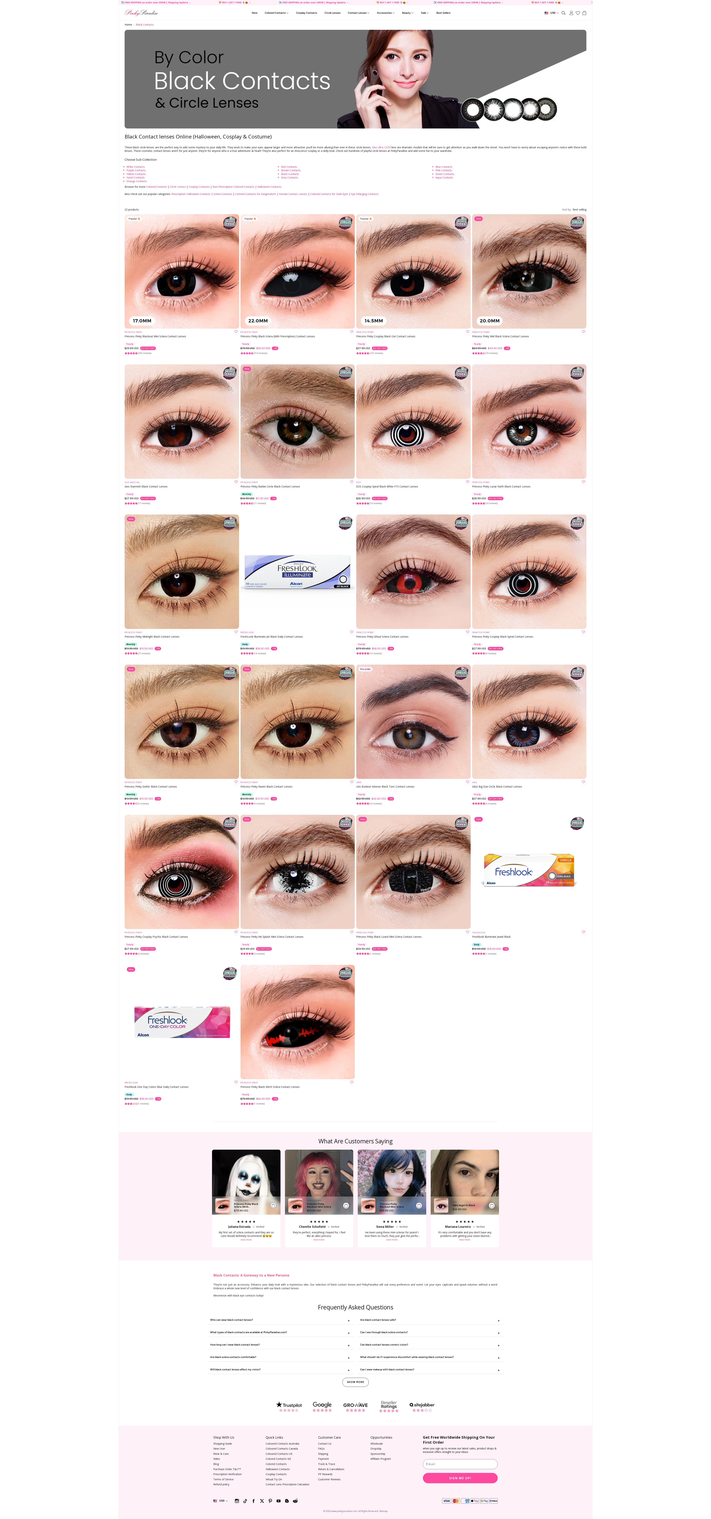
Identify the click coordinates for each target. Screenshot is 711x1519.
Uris (358, 782)
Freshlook (247, 632)
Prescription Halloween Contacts (191, 194)
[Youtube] (278, 1501)
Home (128, 24)
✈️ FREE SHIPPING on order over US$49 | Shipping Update (231, 2)
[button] (563, 13)
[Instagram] (237, 1501)
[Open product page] (182, 421)
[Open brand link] (289, 1407)
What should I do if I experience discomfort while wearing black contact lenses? (407, 1357)
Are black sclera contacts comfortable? (233, 1357)
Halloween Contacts (269, 186)
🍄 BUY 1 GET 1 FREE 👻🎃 (153, 2)
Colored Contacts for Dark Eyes (329, 194)
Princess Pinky (133, 332)
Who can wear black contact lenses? (231, 1319)
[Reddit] (295, 1501)
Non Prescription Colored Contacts (233, 186)
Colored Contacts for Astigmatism (255, 194)
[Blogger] (287, 1501)
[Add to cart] (273, 1205)
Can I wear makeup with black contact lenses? (387, 1369)
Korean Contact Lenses (293, 194)
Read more (246, 1240)
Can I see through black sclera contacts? (384, 1332)
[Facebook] (253, 1501)
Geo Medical (132, 482)
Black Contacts (145, 24)
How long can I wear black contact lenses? (235, 1344)
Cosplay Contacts (199, 186)
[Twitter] (262, 1501)
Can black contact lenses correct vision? (384, 1344)
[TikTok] (245, 1501)
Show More (355, 1382)
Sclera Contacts (222, 194)
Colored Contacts (156, 186)
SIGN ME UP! (460, 1478)
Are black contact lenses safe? (378, 1319)
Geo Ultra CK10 (381, 147)
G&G (474, 782)
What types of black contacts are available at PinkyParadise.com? (248, 1332)
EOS (358, 482)
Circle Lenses (178, 186)
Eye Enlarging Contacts (364, 194)
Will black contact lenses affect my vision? (235, 1369)
